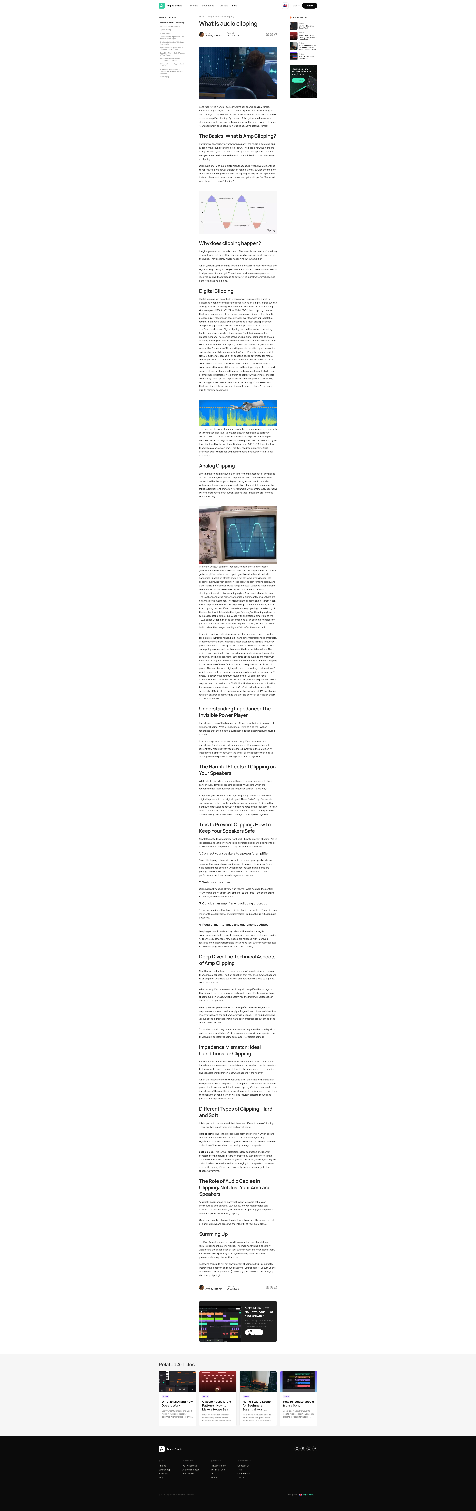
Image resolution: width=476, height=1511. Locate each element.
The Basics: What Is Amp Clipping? (172, 23)
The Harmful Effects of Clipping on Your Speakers (172, 43)
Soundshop (208, 5)
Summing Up (164, 77)
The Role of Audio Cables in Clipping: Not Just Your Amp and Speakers (171, 71)
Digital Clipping (165, 30)
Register (309, 5)
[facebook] (297, 1448)
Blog (234, 5)
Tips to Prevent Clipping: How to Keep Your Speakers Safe (171, 49)
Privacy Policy (218, 1465)
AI (212, 1473)
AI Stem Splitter (190, 1469)
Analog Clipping (165, 33)
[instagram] (302, 1448)
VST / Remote (189, 1465)
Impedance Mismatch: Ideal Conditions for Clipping (170, 59)
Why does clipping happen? (170, 26)
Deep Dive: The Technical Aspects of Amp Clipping (172, 54)
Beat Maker (188, 1473)
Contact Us (244, 1465)
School (214, 1477)
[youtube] (308, 1448)
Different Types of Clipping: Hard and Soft (172, 65)
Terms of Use (218, 1469)
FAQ (240, 1469)
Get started (252, 1332)
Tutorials (223, 5)
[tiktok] (314, 1448)
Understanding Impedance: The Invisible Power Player (172, 38)
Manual (241, 1477)
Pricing (194, 5)
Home (201, 16)
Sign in (296, 5)
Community (244, 1473)
